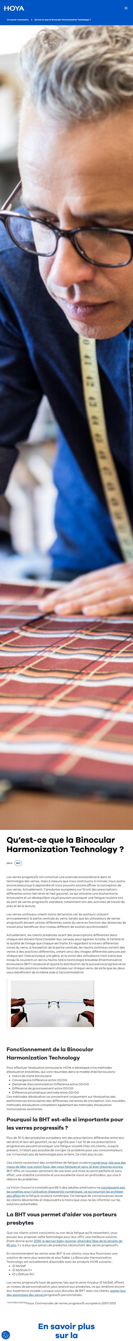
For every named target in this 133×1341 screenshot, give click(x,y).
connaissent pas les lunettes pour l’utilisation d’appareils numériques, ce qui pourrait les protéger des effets (66, 1192)
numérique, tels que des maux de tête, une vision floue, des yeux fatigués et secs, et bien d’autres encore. (66, 1165)
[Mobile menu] (126, 8)
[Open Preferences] (5, 1335)
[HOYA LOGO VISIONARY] (13, 8)
